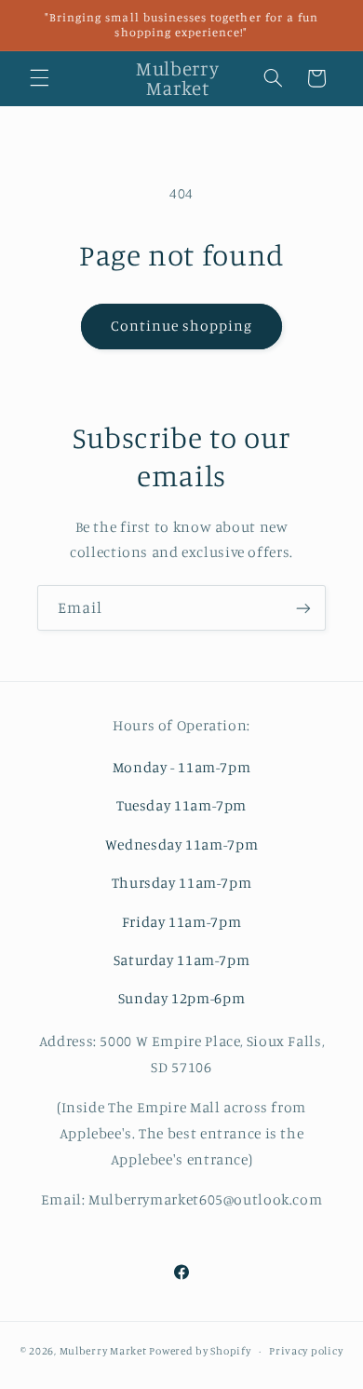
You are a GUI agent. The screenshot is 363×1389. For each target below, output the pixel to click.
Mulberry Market (103, 1350)
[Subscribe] (303, 608)
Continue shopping (182, 325)
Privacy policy (306, 1350)
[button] (39, 78)
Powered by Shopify (199, 1350)
